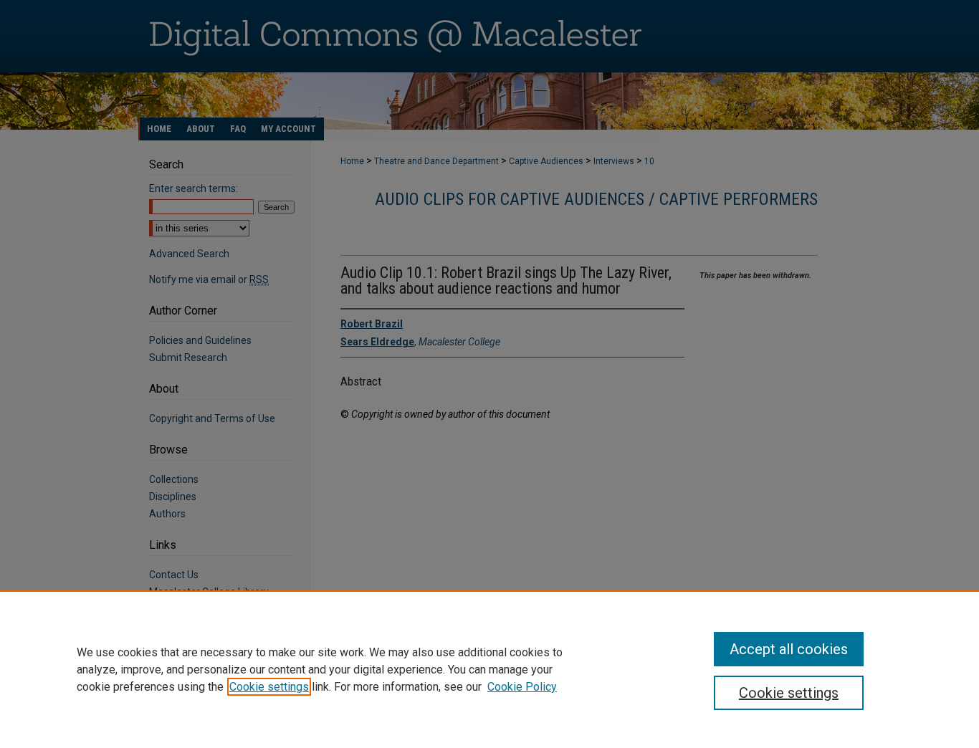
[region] (489, 669)
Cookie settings (269, 687)
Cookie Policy (522, 687)
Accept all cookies (789, 649)
